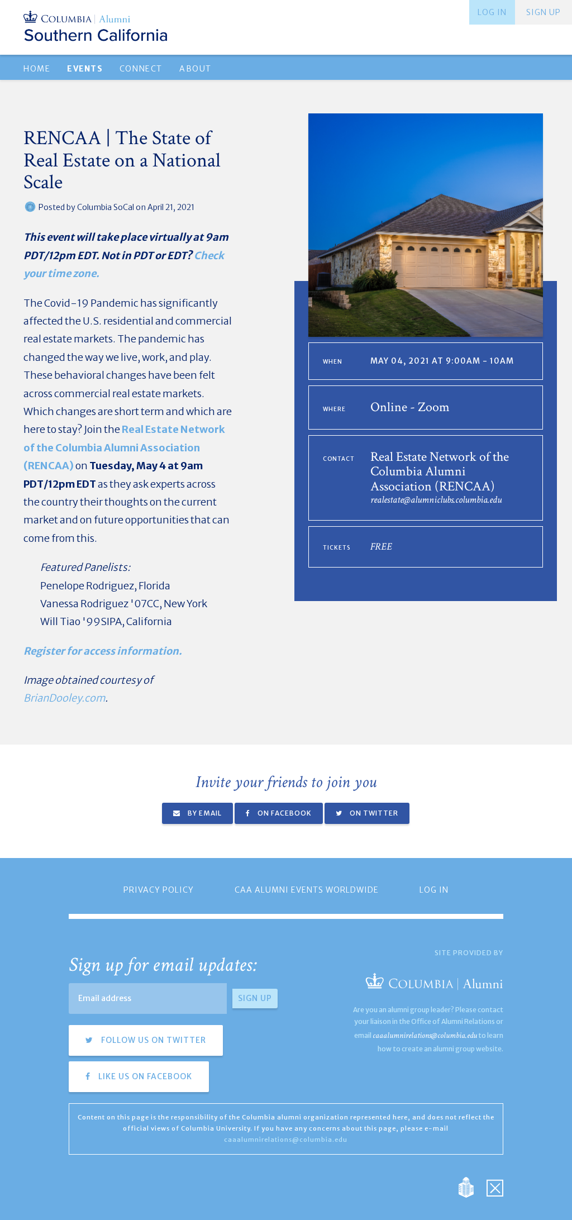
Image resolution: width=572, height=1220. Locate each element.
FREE (381, 546)
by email (204, 813)
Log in (492, 12)
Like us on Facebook (144, 1076)
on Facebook (284, 813)
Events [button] (84, 69)
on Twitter (373, 813)
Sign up (543, 12)
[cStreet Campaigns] (495, 1186)
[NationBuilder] (472, 1186)
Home (36, 69)
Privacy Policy (158, 890)
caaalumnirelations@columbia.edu (425, 1035)
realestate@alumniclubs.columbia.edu (436, 499)
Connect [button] (141, 69)
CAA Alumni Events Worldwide (307, 890)
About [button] (195, 69)
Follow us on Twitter (152, 1040)
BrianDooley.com (64, 698)
